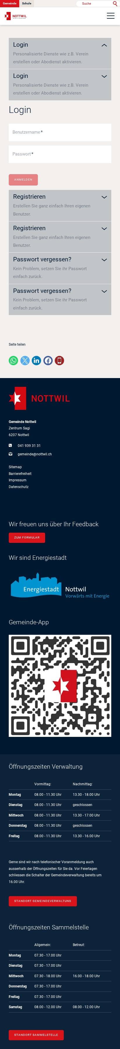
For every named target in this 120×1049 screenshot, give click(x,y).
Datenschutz (19, 487)
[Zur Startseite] (15, 16)
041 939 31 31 (29, 446)
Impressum (18, 480)
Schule (26, 3)
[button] (110, 15)
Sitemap (15, 467)
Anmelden (23, 179)
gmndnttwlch (35, 454)
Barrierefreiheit (20, 474)
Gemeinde (9, 3)
